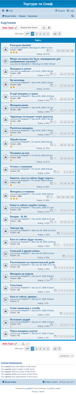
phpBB (28, 388)
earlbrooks (25, 71)
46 (73, 183)
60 (69, 158)
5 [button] (48, 33)
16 (61, 74)
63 (69, 85)
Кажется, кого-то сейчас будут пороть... (32, 178)
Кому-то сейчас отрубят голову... (29, 205)
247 (72, 197)
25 (61, 133)
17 (65, 74)
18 (69, 74)
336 (72, 51)
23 (69, 122)
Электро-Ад (16, 228)
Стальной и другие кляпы (25, 251)
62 (65, 85)
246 (67, 197)
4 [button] (44, 33)
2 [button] (36, 33)
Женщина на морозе (21, 273)
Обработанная (18, 139)
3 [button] (40, 33)
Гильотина (16, 285)
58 (61, 158)
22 (65, 122)
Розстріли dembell (20, 45)
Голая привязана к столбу (25, 308)
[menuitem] (9, 11)
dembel (24, 48)
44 (69, 99)
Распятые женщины (21, 128)
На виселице (17, 80)
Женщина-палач (19, 105)
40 (61, 145)
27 (69, 133)
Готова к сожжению (21, 166)
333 (58, 51)
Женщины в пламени (22, 191)
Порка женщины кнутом (23, 331)
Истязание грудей (20, 319)
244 (58, 197)
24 (73, 122)
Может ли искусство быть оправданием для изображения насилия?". (35, 60)
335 (67, 51)
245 (63, 197)
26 (65, 133)
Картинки (8, 23)
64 (73, 85)
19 (73, 74)
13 (65, 110)
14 (69, 110)
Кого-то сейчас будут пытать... (27, 239)
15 (73, 110)
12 (61, 110)
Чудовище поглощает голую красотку (31, 116)
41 (65, 145)
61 (61, 85)
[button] (27, 34)
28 (73, 133)
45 (73, 99)
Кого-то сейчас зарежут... (24, 296)
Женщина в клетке (20, 68)
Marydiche (25, 64)
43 (65, 99)
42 (61, 99)
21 (61, 122)
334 (63, 51)
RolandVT (25, 82)
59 (65, 158)
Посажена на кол (19, 153)
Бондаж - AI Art (18, 216)
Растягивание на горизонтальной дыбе (32, 262)
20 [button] (55, 33)
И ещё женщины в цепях (24, 93)
